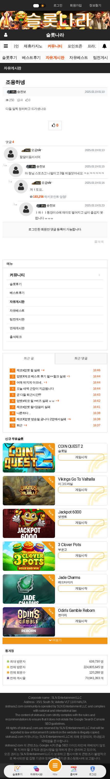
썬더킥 (62, 615)
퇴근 (17, 425)
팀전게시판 (17, 319)
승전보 (21, 92)
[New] (29, 457)
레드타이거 (65, 582)
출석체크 (15, 337)
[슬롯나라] (55, 20)
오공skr (36, 150)
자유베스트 (78, 57)
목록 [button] (100, 242)
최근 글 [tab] (29, 358)
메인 (15, 46)
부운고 (62, 549)
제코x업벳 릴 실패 (26, 370)
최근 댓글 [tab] (80, 358)
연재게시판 (17, 328)
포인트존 (75, 46)
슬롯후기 (9, 57)
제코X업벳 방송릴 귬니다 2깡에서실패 (39, 419)
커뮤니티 (55, 46)
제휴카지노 (33, 46)
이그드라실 (65, 484)
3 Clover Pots (69, 544)
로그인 (57, 5)
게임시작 (81, 457)
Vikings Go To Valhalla (76, 479)
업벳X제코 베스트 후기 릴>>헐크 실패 (38, 376)
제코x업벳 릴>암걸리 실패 (31, 407)
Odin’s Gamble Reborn (76, 610)
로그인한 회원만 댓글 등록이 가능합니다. (55, 229)
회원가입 (76, 5)
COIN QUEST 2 (70, 446)
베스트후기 (31, 57)
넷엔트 (62, 517)
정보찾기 (95, 5)
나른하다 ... (21, 413)
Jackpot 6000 (69, 512)
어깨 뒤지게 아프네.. (27, 382)
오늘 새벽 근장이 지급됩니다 (33, 388)
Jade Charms (69, 577)
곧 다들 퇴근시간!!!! (26, 395)
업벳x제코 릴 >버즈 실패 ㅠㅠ (33, 401)
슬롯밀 (62, 451)
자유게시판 (55, 57)
